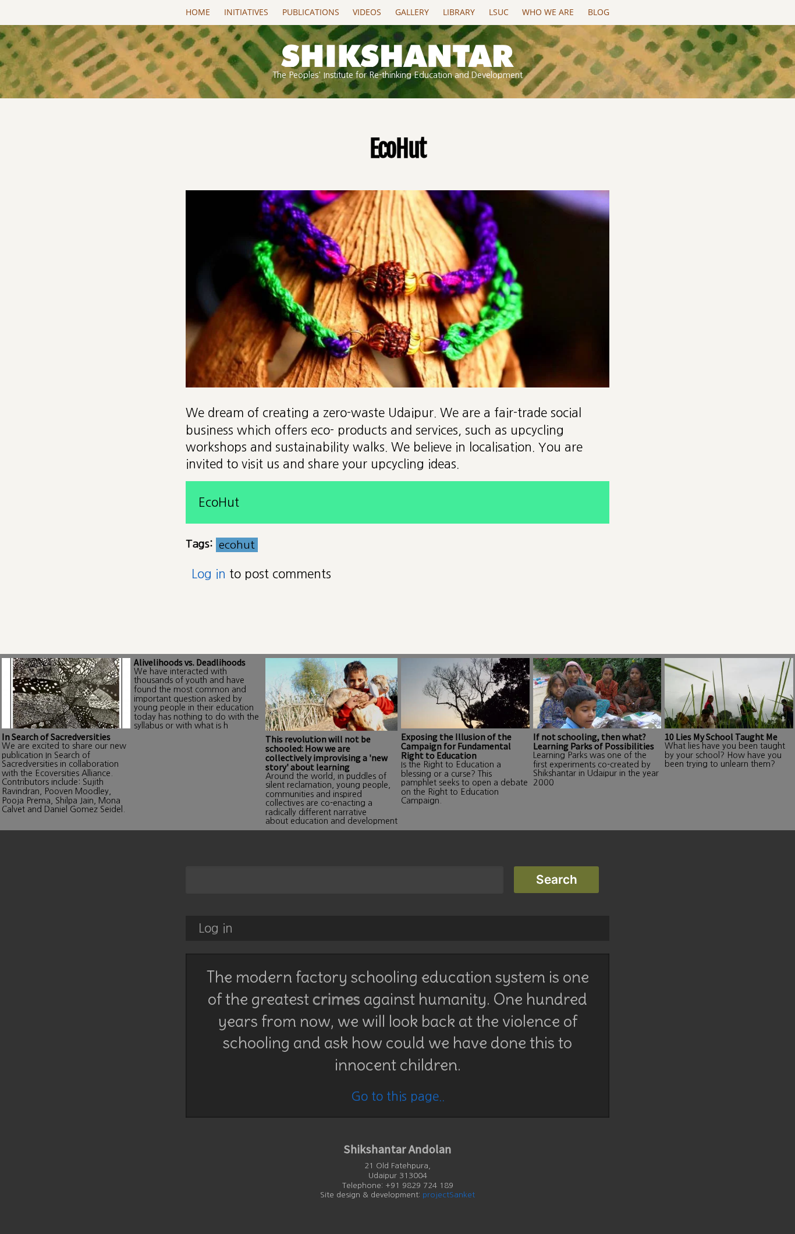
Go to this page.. (398, 1096)
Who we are (548, 12)
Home (198, 12)
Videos (367, 12)
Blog (598, 12)
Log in (208, 574)
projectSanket (449, 1195)
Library (459, 12)
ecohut (237, 544)
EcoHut (218, 502)
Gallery (412, 12)
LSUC (499, 12)
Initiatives (246, 12)
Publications (310, 12)
